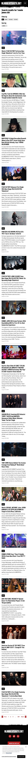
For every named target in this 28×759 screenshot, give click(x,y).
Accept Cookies (21, 756)
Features (11, 19)
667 (19, 716)
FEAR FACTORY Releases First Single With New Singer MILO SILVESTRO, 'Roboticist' (13, 189)
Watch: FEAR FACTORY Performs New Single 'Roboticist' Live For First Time (13, 52)
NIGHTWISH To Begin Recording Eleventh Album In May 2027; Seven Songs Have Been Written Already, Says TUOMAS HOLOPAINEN (14, 141)
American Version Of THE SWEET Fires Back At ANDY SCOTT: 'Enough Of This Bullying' (13, 647)
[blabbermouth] (11, 4)
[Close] (25, 746)
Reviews (16, 19)
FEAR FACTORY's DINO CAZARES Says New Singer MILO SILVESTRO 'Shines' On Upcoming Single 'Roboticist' (14, 278)
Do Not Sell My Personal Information (9, 756)
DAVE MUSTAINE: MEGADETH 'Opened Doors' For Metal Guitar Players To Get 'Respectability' (13, 601)
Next (22, 716)
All (3, 19)
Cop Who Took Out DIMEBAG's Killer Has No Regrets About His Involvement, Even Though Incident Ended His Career (14, 96)
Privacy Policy (8, 753)
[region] (14, 752)
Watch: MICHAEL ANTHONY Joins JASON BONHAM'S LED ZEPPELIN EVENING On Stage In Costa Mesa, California (14, 509)
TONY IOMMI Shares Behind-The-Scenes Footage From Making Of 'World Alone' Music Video (14, 465)
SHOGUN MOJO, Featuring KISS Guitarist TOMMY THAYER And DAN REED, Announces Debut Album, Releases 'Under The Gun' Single (13, 417)
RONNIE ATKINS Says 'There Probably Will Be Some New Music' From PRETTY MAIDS (13, 556)
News (6, 19)
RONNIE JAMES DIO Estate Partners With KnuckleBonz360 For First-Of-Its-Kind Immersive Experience (14, 323)
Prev (5, 716)
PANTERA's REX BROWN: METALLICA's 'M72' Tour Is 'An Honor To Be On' (13, 233)
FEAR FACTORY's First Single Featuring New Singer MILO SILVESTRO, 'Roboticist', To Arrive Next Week (13, 694)
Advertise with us (14, 743)
